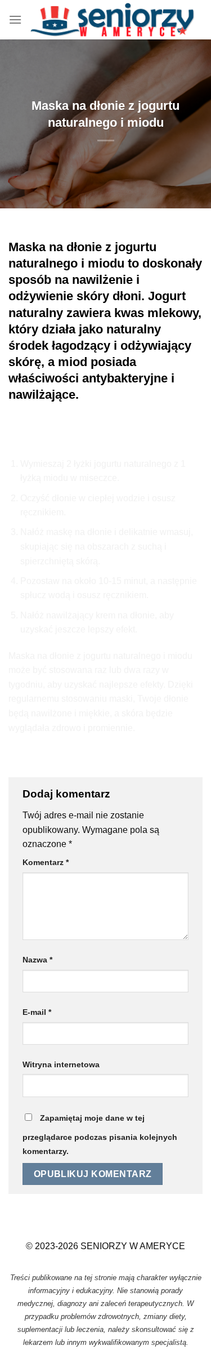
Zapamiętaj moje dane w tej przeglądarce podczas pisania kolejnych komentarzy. (100, 1134)
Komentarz (46, 862)
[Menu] (15, 19)
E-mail (37, 1012)
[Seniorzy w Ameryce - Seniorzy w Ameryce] (112, 20)
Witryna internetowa (61, 1064)
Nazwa (37, 959)
